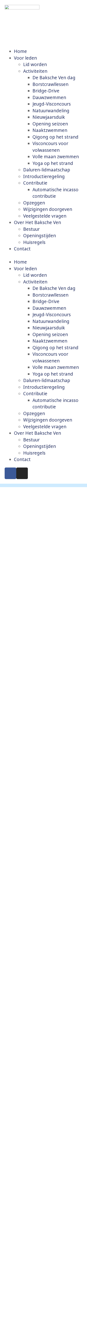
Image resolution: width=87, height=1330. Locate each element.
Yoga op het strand (52, 163)
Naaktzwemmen (49, 130)
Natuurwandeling (50, 111)
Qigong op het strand (55, 137)
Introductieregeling (44, 176)
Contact (22, 249)
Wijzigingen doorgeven (47, 209)
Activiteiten (35, 71)
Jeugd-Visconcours (51, 104)
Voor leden (25, 58)
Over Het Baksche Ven (37, 222)
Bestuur (31, 229)
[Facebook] (10, 473)
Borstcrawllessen (50, 84)
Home (20, 51)
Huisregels (34, 242)
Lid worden (35, 64)
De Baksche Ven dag (53, 78)
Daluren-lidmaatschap (46, 170)
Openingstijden (39, 236)
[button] (43, 255)
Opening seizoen (50, 124)
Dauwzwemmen (49, 97)
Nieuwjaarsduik (48, 117)
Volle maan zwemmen (55, 157)
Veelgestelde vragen (44, 216)
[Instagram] (22, 473)
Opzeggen (34, 203)
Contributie (35, 183)
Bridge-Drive (45, 91)
